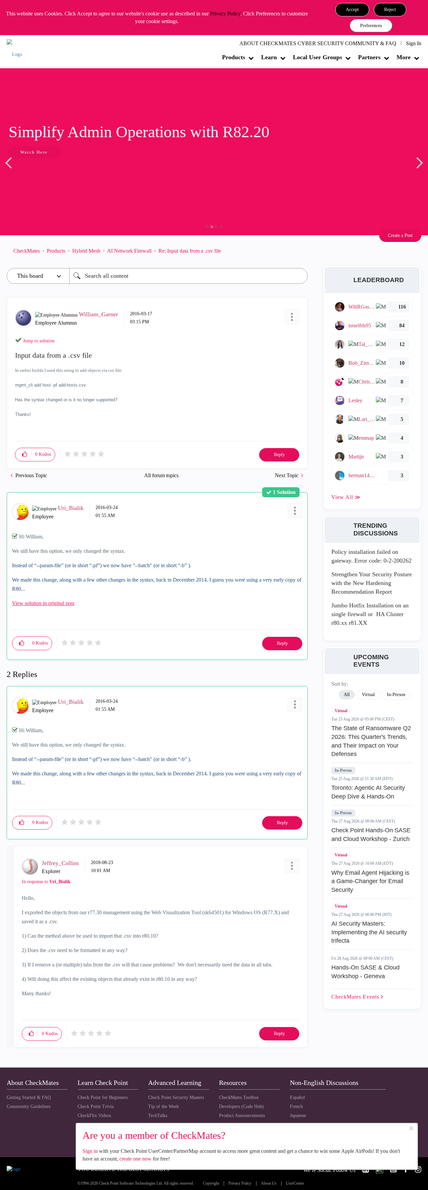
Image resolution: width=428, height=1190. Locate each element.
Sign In (413, 43)
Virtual (341, 710)
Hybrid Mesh (86, 251)
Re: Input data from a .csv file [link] (189, 251)
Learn (269, 57)
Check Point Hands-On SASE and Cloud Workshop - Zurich (371, 834)
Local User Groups (317, 57)
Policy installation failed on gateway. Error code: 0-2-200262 (371, 556)
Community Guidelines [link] (28, 1106)
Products (233, 57)
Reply (279, 454)
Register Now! (54, 172)
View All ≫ (346, 497)
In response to (46, 881)
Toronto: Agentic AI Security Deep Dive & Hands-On (368, 792)
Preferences (371, 25)
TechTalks (157, 1115)
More (404, 57)
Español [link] (297, 1097)
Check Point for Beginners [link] (103, 1097)
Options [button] (299, 251)
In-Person (343, 770)
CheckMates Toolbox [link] (239, 1097)
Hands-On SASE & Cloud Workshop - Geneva (365, 972)
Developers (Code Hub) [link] (241, 1106)
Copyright (211, 1183)
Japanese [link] (298, 1115)
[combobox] (188, 276)
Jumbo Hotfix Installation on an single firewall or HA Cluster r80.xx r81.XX (370, 614)
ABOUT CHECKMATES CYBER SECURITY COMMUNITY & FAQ (317, 43)
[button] (352, 9)
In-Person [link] (396, 694)
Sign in (90, 1151)
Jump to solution (39, 340)
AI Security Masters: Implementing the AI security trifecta (369, 932)
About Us (269, 1183)
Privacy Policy (225, 13)
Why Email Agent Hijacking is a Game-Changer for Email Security (370, 881)
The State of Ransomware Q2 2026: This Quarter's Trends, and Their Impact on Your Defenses (371, 741)
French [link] (296, 1106)
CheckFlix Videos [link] (94, 1115)
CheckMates (26, 251)
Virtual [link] (368, 694)
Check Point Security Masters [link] (176, 1097)
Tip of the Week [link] (163, 1106)
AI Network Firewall (129, 251)
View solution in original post (43, 603)
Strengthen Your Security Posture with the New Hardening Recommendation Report (371, 583)
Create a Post (400, 235)
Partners (369, 57)
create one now (135, 1159)
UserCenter (295, 1183)
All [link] (347, 694)
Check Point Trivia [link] (96, 1106)
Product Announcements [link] (242, 1115)
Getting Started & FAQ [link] (29, 1097)
